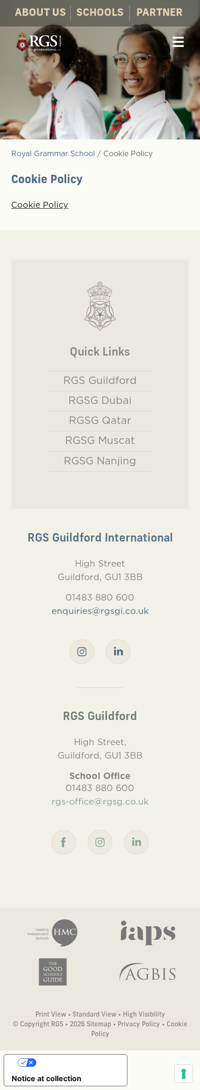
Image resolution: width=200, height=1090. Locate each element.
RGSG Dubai (100, 400)
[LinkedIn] (118, 650)
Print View (50, 1014)
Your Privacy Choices (74, 1062)
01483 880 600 (100, 597)
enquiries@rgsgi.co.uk (100, 610)
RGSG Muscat (100, 440)
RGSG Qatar (100, 420)
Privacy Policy (139, 1024)
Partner (159, 13)
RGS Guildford (100, 380)
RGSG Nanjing (100, 460)
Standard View (94, 1014)
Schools (100, 13)
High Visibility (144, 1014)
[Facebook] (64, 841)
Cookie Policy (39, 204)
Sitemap (99, 1024)
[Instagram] (82, 650)
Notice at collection (46, 1078)
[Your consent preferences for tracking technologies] (184, 1074)
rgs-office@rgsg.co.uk (100, 801)
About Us (40, 13)
